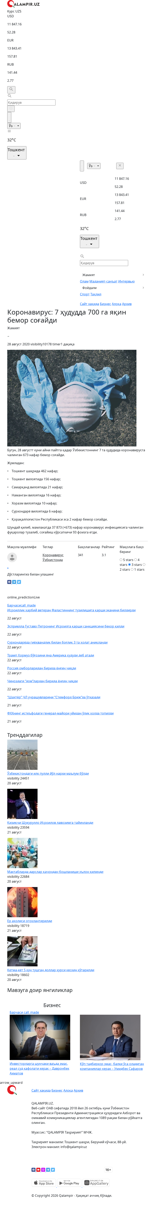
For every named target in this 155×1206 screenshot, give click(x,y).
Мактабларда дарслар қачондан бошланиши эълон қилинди (55, 872)
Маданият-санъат (103, 281)
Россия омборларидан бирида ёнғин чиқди (41, 668)
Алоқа (116, 304)
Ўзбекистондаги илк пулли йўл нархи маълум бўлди (48, 773)
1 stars (139, 569)
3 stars (137, 564)
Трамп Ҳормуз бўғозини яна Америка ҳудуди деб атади (50, 655)
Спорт (85, 294)
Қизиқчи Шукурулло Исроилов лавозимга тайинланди (50, 822)
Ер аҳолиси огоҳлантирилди (29, 921)
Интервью (126, 281)
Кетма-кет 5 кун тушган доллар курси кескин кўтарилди (50, 970)
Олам (84, 281)
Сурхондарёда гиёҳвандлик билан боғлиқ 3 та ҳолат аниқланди (57, 642)
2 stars (125, 569)
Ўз (11, 126)
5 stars (128, 560)
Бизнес (105, 304)
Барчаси (21, 605)
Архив (127, 304)
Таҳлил (95, 294)
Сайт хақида (89, 304)
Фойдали (89, 288)
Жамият (88, 275)
